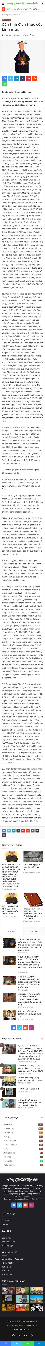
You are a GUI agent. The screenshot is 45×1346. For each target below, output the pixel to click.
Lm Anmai (7, 35)
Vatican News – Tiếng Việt (12, 1259)
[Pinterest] (23, 830)
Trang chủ (7, 15)
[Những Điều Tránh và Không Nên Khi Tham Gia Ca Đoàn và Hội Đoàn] (9, 1103)
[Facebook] (4, 830)
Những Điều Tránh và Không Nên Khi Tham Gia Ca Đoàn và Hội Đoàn (29, 1102)
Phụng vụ (7, 1137)
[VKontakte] (32, 830)
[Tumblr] (18, 830)
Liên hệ (5, 1224)
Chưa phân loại (10, 1153)
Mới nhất (12, 931)
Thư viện (7, 1149)
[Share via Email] (37, 830)
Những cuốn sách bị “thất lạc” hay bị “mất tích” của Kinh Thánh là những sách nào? (33, 914)
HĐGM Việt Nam (8, 1263)
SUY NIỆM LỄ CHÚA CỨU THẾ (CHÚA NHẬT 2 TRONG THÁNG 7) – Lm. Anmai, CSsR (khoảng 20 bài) (29, 999)
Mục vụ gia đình (10, 1141)
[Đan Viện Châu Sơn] (36, 1299)
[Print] (4, 835)
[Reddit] (28, 830)
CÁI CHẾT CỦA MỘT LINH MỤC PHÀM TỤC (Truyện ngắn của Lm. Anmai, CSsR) (30, 1068)
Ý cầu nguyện (9, 1165)
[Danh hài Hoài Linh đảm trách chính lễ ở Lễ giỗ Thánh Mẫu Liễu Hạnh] (22, 1307)
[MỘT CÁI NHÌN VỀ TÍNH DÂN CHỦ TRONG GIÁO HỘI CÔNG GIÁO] (12, 898)
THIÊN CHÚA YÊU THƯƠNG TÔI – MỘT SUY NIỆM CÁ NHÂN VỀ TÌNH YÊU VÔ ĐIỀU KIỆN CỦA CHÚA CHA (29, 982)
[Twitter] (9, 830)
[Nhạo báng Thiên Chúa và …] (36, 1307)
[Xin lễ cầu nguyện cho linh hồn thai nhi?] (33, 856)
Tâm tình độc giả (10, 1145)
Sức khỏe (7, 1157)
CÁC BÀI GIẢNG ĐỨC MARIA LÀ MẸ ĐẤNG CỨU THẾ (29, 1014)
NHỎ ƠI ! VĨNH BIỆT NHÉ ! (29, 1089)
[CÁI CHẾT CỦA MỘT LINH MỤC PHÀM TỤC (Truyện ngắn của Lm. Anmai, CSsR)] (9, 1069)
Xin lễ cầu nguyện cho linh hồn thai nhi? (32, 867)
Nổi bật (34, 931)
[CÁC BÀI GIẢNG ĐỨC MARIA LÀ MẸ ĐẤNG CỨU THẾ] (9, 1015)
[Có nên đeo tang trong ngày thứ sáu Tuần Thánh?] (9, 1081)
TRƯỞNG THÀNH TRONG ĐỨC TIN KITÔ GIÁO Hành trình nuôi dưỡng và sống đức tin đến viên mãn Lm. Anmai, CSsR (30, 944)
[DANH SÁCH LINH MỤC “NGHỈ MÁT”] (8, 1307)
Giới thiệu (5, 1221)
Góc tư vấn (17, 15)
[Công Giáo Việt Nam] (22, 3)
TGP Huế (5, 1271)
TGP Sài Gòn (7, 1275)
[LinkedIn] (14, 830)
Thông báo (8, 1161)
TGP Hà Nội (6, 1267)
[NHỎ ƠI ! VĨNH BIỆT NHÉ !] (9, 1092)
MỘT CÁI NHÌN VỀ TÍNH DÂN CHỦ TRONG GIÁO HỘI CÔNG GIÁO (10, 910)
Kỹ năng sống (9, 1129)
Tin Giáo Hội (8, 1133)
